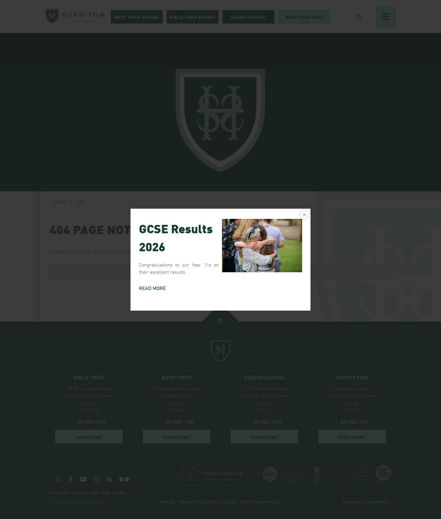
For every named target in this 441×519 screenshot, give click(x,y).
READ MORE (152, 287)
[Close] (303, 215)
